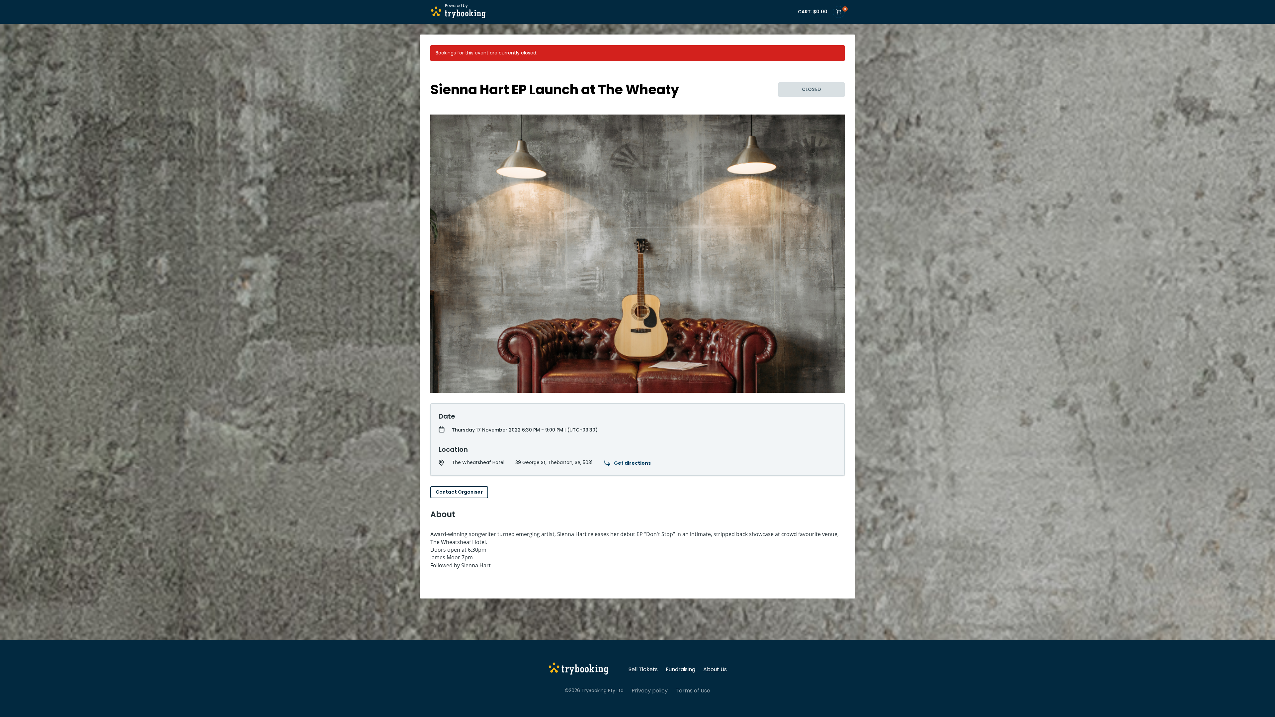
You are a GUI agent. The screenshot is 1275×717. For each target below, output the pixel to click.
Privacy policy (650, 690)
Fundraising (680, 669)
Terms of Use (693, 690)
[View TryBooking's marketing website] (579, 670)
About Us (715, 669)
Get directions (632, 463)
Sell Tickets (643, 669)
